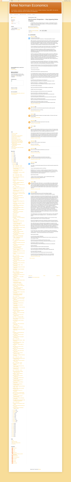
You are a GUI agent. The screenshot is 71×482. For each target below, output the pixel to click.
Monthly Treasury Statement (16, 136)
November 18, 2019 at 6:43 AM (35, 145)
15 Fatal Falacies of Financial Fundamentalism (16, 145)
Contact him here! (13, 69)
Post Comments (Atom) (35, 277)
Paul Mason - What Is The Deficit (18, 284)
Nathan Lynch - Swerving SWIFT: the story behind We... (18, 190)
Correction (14, 322)
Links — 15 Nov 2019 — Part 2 (17, 362)
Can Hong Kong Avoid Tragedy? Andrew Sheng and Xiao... (19, 228)
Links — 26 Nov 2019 (16, 219)
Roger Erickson (15, 455)
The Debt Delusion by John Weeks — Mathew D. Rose (18, 408)
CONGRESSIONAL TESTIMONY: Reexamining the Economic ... (18, 294)
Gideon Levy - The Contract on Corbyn (18, 192)
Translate (18, 29)
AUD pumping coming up (16, 216)
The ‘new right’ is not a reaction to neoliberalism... (18, 305)
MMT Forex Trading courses (16, 442)
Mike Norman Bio (23, 14)
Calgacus (32, 181)
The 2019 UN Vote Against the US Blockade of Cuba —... (18, 380)
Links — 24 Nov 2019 (16, 255)
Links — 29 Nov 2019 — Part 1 (17, 175)
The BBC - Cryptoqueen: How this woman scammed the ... (18, 237)
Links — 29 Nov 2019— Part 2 (17, 174)
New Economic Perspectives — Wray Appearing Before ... (18, 342)
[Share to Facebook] (45, 30)
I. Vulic (14, 449)
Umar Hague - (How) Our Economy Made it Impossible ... (18, 232)
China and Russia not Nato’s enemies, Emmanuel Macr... (18, 168)
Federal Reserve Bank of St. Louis (17, 140)
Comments (14, 23)
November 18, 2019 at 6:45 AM (35, 152)
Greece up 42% (15, 213)
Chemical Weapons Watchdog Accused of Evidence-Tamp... (19, 358)
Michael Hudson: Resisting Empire (18, 235)
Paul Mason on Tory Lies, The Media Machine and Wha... (18, 257)
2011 (13, 432)
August (14, 412)
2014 (13, 428)
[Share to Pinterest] (46, 30)
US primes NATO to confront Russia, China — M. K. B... (18, 205)
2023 (13, 156)
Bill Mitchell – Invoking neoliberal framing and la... (18, 327)
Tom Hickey (15, 458)
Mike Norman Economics (29, 5)
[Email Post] (40, 30)
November (14, 164)
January (14, 421)
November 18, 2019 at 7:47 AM (35, 159)
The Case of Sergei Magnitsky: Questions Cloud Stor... (17, 223)
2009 (13, 435)
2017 (13, 424)
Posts (13, 21)
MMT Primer (14, 146)
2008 (13, 436)
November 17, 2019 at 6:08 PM (35, 117)
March (14, 419)
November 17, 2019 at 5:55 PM (35, 111)
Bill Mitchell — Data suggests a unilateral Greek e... (17, 230)
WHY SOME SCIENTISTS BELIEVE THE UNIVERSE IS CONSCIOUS (19, 400)
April (13, 417)
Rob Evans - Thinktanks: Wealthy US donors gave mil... (18, 183)
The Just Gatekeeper (16, 457)
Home (11, 14)
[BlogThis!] (43, 30)
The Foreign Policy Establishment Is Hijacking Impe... (18, 378)
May (13, 416)
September (14, 411)
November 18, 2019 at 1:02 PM (35, 178)
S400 (31, 155)
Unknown (32, 114)
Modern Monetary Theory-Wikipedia (17, 141)
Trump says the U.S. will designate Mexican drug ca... (18, 212)
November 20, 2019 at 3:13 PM (35, 256)
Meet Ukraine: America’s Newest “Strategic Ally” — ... (18, 376)
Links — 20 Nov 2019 (16, 296)
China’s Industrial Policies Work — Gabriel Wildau (18, 170)
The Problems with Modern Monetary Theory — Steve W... (18, 311)
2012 (13, 431)
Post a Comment (32, 258)
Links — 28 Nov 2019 (16, 186)
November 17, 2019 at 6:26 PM (35, 123)
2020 (13, 160)
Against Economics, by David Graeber (18, 392)
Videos (33, 14)
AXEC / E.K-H (33, 36)
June (14, 415)
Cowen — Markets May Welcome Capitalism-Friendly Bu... (18, 288)
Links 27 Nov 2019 (15, 199)
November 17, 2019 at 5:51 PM (35, 103)
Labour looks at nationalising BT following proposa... (17, 396)
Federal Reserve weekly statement (17, 135)
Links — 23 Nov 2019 (16, 271)
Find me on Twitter (14, 133)
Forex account (14, 134)
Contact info (16, 14)
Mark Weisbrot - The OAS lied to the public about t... (18, 303)
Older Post (58, 275)
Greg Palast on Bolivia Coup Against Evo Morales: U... (18, 337)
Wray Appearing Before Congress (33, 27)
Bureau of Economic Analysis (16, 139)
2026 (13, 152)
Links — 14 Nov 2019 (16, 402)
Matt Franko (33, 106)
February (14, 420)
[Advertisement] (44, 267)
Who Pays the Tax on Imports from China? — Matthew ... (18, 249)
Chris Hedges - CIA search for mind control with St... (18, 335)
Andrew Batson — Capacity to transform (19, 297)
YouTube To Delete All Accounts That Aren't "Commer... (18, 366)
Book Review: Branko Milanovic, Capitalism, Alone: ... (17, 384)
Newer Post (30, 275)
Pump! (14, 331)
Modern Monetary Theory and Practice (17, 147)
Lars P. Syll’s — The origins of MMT (18, 316)
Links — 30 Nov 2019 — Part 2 (17, 165)
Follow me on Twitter (14, 89)
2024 (13, 155)
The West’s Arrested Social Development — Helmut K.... (17, 282)
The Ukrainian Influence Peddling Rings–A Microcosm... (18, 372)
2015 (13, 427)
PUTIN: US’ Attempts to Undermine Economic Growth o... (18, 273)
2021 (13, 159)
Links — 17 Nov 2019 (16, 338)
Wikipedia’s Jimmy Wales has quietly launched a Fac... (18, 388)
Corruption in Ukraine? (16, 278)
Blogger (39, 469)
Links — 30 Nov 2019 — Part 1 (17, 166)
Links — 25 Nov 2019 (16, 239)
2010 (13, 433)
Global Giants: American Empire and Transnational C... (18, 198)
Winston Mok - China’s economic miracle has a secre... (18, 353)
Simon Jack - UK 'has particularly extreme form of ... (18, 196)
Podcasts (29, 14)
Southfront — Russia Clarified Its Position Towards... (18, 374)
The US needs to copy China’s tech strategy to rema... (18, 315)
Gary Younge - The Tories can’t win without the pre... (18, 347)
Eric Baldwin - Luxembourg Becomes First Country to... (18, 333)
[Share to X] (44, 30)
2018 (13, 423)
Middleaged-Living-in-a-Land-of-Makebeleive (18, 454)
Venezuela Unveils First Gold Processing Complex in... (17, 247)
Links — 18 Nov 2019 (16, 325)
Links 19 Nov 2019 (15, 309)
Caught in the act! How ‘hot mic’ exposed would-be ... (17, 259)
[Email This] (42, 30)
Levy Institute (14, 148)
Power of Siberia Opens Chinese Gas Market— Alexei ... (18, 177)
